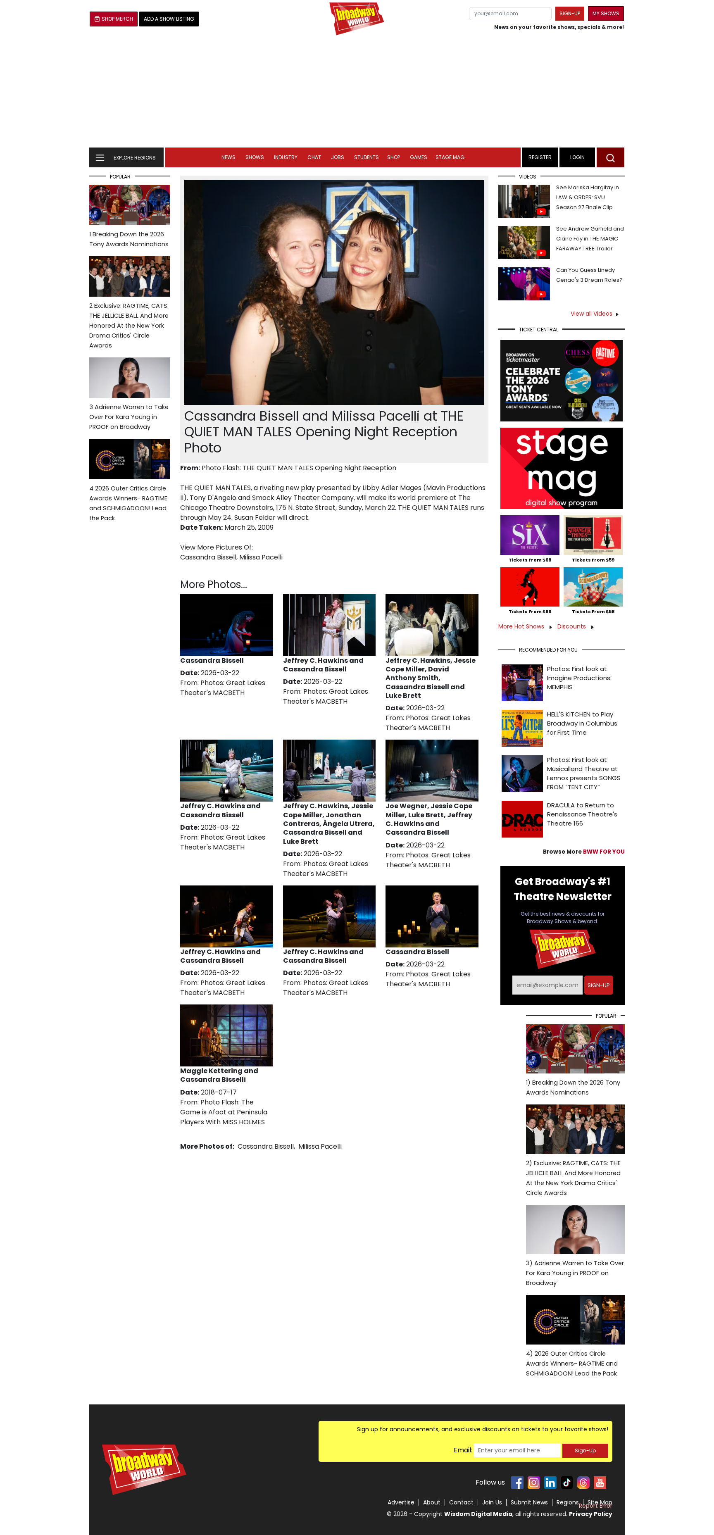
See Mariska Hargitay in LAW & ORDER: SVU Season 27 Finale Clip (587, 197)
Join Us (492, 1502)
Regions (568, 1502)
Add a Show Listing (169, 18)
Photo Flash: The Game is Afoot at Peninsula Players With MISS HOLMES (223, 1112)
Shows (254, 157)
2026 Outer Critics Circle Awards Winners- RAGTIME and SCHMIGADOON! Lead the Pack (128, 503)
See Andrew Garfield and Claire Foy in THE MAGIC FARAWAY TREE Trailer (590, 238)
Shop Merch (117, 18)
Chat (314, 157)
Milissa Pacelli (261, 557)
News (228, 157)
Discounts (572, 626)
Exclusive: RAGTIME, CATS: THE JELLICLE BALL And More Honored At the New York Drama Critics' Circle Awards (129, 326)
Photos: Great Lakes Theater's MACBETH (222, 687)
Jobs (337, 157)
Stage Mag (450, 157)
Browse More (584, 852)
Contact (461, 1502)
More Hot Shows (522, 626)
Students (366, 157)
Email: (463, 1450)
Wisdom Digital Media (478, 1514)
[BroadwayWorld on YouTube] (600, 1482)
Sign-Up (585, 1450)
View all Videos (591, 313)
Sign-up (569, 13)
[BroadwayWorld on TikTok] (567, 1482)
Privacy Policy (590, 1514)
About (431, 1502)
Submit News (529, 1502)
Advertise (401, 1502)
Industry (286, 157)
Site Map (600, 1502)
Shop (393, 157)
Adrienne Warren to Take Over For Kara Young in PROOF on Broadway (129, 417)
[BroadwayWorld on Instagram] (534, 1482)
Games (418, 157)
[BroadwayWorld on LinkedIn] (550, 1482)
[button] (610, 157)
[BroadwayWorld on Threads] (583, 1482)
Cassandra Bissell (208, 557)
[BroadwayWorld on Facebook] (517, 1482)
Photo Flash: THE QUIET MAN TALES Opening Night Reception (299, 468)
